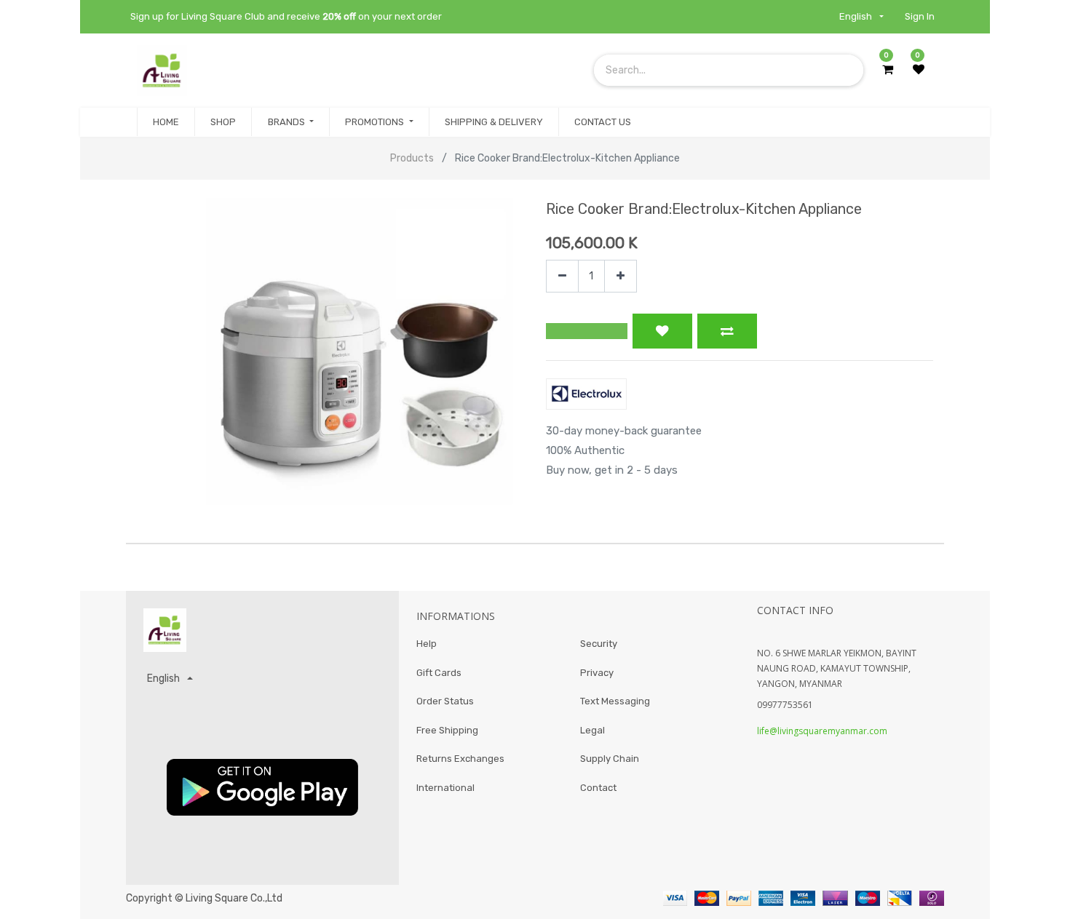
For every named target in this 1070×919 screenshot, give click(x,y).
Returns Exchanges (460, 758)
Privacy (597, 672)
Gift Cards (438, 672)
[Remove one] (562, 276)
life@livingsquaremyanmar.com (822, 731)
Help (426, 643)
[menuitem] (166, 122)
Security (598, 643)
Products (412, 158)
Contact (598, 787)
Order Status (445, 701)
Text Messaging (615, 701)
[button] (586, 331)
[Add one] (620, 276)
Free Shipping (447, 730)
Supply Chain (609, 758)
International (445, 787)
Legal (592, 730)
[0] (887, 70)
